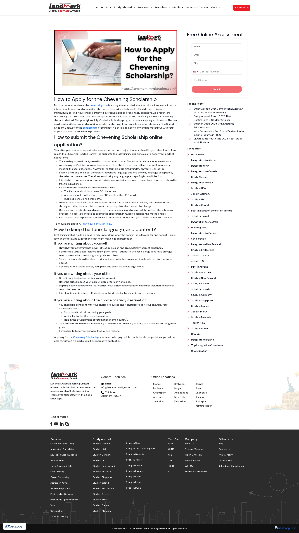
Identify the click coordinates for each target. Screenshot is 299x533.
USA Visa (196, 334)
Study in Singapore (202, 300)
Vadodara (201, 392)
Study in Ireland (200, 283)
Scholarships (198, 238)
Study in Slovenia (135, 454)
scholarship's (90, 127)
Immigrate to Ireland (202, 339)
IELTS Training (57, 471)
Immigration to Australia (204, 221)
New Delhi (179, 397)
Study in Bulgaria (134, 471)
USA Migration (199, 351)
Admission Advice (59, 482)
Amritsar (158, 397)
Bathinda (179, 384)
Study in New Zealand (203, 278)
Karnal (199, 384)
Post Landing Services (61, 494)
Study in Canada (200, 205)
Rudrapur (201, 401)
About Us (190, 443)
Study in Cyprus (101, 494)
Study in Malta (100, 499)
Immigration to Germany (205, 233)
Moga (177, 388)
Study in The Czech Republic (140, 448)
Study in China (133, 476)
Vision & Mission (193, 454)
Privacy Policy (226, 454)
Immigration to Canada (204, 171)
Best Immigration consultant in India (211, 210)
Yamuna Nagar (204, 405)
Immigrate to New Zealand (206, 244)
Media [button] (176, 7)
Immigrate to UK (200, 165)
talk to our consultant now (96, 223)
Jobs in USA (198, 261)
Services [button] (144, 7)
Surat (199, 388)
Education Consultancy (62, 443)
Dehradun (180, 401)
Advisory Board (193, 460)
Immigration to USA (202, 182)
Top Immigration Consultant (207, 345)
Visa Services (57, 460)
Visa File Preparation (60, 488)
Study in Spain (133, 443)
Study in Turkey (134, 459)
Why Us (189, 466)
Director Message (194, 449)
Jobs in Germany (200, 193)
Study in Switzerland (202, 250)
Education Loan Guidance (63, 454)
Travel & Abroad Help (61, 466)
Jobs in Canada (200, 255)
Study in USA (198, 188)
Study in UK (197, 199)
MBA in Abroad (199, 266)
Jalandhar (158, 401)
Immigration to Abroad (204, 160)
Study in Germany (201, 294)
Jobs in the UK (199, 311)
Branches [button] (161, 7)
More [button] (214, 7)
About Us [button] (102, 7)
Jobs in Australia (200, 289)
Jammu (200, 397)
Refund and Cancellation (231, 466)
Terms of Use (225, 460)
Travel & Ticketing (59, 516)
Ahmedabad (181, 392)
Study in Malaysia (201, 317)
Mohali (157, 384)
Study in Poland (134, 482)
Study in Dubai (199, 328)
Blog (221, 443)
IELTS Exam (197, 154)
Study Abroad (199, 177)
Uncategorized (199, 227)
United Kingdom (99, 105)
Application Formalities (62, 449)
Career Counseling (59, 477)
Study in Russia (134, 465)
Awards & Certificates (196, 471)
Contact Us (241, 7)
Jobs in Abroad (200, 216)
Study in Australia (201, 272)
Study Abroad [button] (123, 7)
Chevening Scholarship (86, 337)
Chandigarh (159, 392)
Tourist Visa (198, 322)
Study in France (200, 306)
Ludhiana (158, 388)
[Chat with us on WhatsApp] (285, 528)
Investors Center (197, 7)
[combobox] (195, 71)
